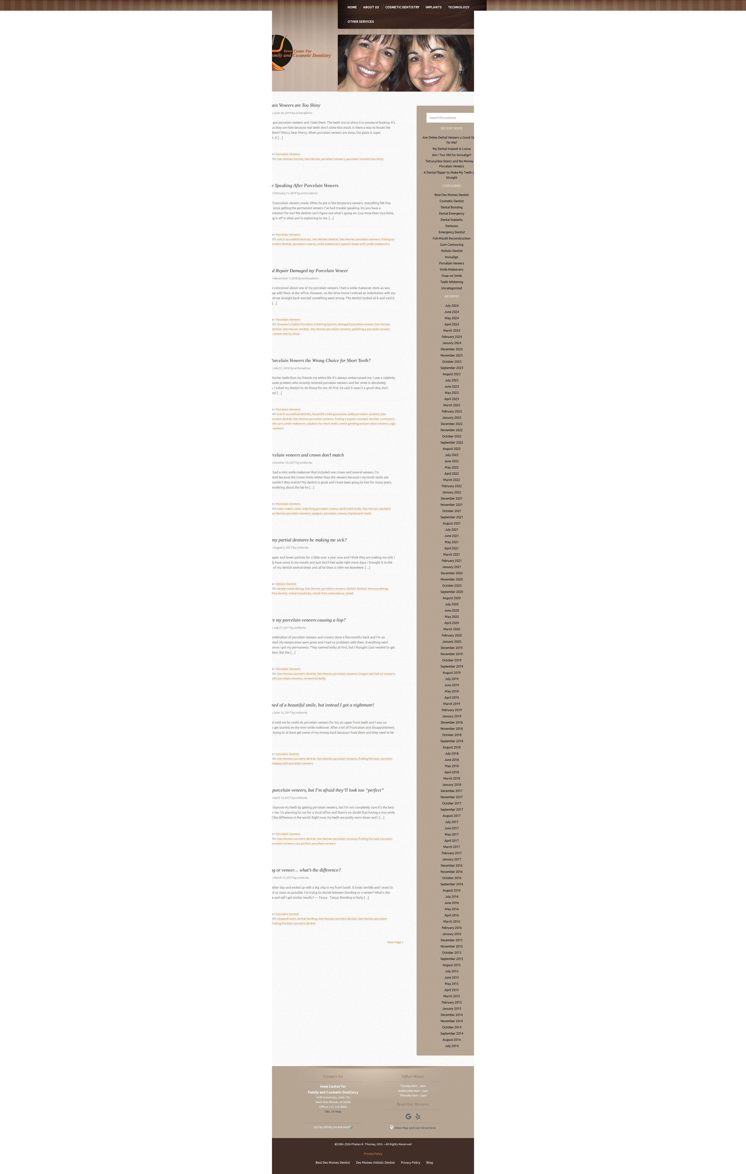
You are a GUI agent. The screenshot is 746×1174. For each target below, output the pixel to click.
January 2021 (451, 567)
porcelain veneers (282, 843)
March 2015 (451, 996)
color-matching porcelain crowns (316, 508)
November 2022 (452, 430)
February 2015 (452, 1002)
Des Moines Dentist (290, 159)
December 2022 (452, 424)
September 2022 (451, 442)
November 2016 (452, 871)
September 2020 (451, 592)
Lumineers (387, 418)
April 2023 (451, 399)
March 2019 (451, 703)
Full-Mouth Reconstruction (452, 238)
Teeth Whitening (451, 282)
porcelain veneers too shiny (364, 159)
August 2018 (452, 747)
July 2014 (451, 1046)
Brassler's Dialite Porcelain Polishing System (307, 324)
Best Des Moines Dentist (452, 195)
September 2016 (451, 884)
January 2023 (451, 417)
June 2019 (451, 685)
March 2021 (451, 554)
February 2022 (452, 486)
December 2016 (452, 865)
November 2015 (452, 946)
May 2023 (452, 392)
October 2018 (451, 735)
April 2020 (451, 623)
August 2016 (452, 890)
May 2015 (452, 983)
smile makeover (295, 423)
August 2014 (452, 1039)
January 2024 (451, 343)
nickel (350, 593)
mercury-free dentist (273, 593)
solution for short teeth (322, 423)
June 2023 (451, 386)
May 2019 (452, 691)
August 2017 (452, 815)
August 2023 (452, 374)
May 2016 (452, 909)
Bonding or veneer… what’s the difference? (300, 869)
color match (285, 508)
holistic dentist (356, 588)
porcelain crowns (304, 244)
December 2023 (452, 349)
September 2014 (451, 1033)
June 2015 (451, 977)
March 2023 (451, 405)
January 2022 (451, 492)
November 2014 (452, 1021)
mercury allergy (378, 588)
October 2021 (451, 511)
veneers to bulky (314, 678)
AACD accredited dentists (294, 239)
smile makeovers (328, 244)
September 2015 (451, 959)
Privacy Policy (373, 1153)
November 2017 (452, 797)
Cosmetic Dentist (287, 754)
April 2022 (451, 473)
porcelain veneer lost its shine (279, 333)
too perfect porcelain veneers (315, 843)
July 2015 (451, 971)
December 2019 (452, 648)
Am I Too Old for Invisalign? (451, 155)
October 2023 (451, 361)
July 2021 (451, 529)
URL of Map (333, 1111)
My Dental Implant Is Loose (452, 148)
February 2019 (452, 710)
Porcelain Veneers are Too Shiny (289, 105)
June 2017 (451, 828)
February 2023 (452, 411)
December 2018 (452, 722)
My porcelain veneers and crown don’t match (301, 454)
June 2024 (451, 312)
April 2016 (451, 915)
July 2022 (451, 455)
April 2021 (451, 548)
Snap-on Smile (452, 275)
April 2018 (451, 772)
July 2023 (451, 380)
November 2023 (452, 355)
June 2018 (451, 759)
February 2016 (452, 927)
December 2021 (452, 498)
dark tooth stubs (350, 508)
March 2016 (451, 921)
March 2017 (451, 847)
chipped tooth (286, 918)
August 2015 (452, 965)
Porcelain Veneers (288, 154)
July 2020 (451, 604)
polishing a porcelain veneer (371, 329)
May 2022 (452, 467)
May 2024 (452, 318)
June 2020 (451, 610)
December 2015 (452, 940)
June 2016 (451, 903)
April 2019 (451, 697)
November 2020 (452, 579)
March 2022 (451, 480)
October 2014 (451, 1027)
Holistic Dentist (286, 584)
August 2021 (452, 523)
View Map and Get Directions (415, 1127)
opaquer (317, 513)
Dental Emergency (451, 213)
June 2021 (451, 536)
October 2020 (451, 585)
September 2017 (451, 809)
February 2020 (452, 635)
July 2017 (451, 822)
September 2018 (451, 741)
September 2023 (451, 368)
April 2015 (451, 990)
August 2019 (452, 672)
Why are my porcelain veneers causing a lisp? (302, 619)
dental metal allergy (290, 588)
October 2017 (451, 803)
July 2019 (451, 679)
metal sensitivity (300, 593)
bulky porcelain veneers (364, 414)
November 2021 (452, 504)
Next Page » (395, 942)
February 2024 (452, 336)
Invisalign (451, 257)
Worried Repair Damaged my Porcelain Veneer (303, 270)
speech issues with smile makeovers (365, 244)
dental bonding (307, 918)
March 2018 (451, 778)
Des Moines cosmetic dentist (296, 673)
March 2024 (451, 330)
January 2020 (451, 641)
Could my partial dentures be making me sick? (303, 539)
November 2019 (452, 654)
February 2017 (452, 853)
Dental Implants (452, 219)
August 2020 (452, 598)
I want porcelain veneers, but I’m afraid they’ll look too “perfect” (321, 790)
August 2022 (452, 448)
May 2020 (452, 616)
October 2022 (451, 436)
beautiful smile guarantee (329, 414)
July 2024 (451, 305)
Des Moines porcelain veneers (325, 159)
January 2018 (451, 784)
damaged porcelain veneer (355, 324)
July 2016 (451, 896)
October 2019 (451, 660)
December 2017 (452, 791)
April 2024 (451, 324)
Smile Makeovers (452, 269)
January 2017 (451, 859)
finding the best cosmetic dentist (294, 923)
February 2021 (452, 560)
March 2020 (451, 629)
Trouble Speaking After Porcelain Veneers (298, 185)
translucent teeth (359, 513)
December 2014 (452, 1015)
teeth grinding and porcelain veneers (364, 423)
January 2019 (451, 716)
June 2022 (451, 461)
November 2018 (452, 728)
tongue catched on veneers (376, 673)
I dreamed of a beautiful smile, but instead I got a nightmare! (316, 704)
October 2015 (451, 952)
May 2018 (452, 766)
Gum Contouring (451, 244)
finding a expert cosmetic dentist (357, 418)
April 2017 (451, 840)
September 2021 (451, 517)
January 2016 (451, 934)
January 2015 (451, 1008)
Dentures (451, 226)
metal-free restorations (328, 593)
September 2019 (451, 666)
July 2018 (451, 753)
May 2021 (452, 542)
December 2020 (452, 573)
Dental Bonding (452, 207)
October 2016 (451, 878)
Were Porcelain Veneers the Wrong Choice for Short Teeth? (314, 360)
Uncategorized (451, 288)
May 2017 (452, 834)
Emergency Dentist (452, 232)
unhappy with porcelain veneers (280, 678)
